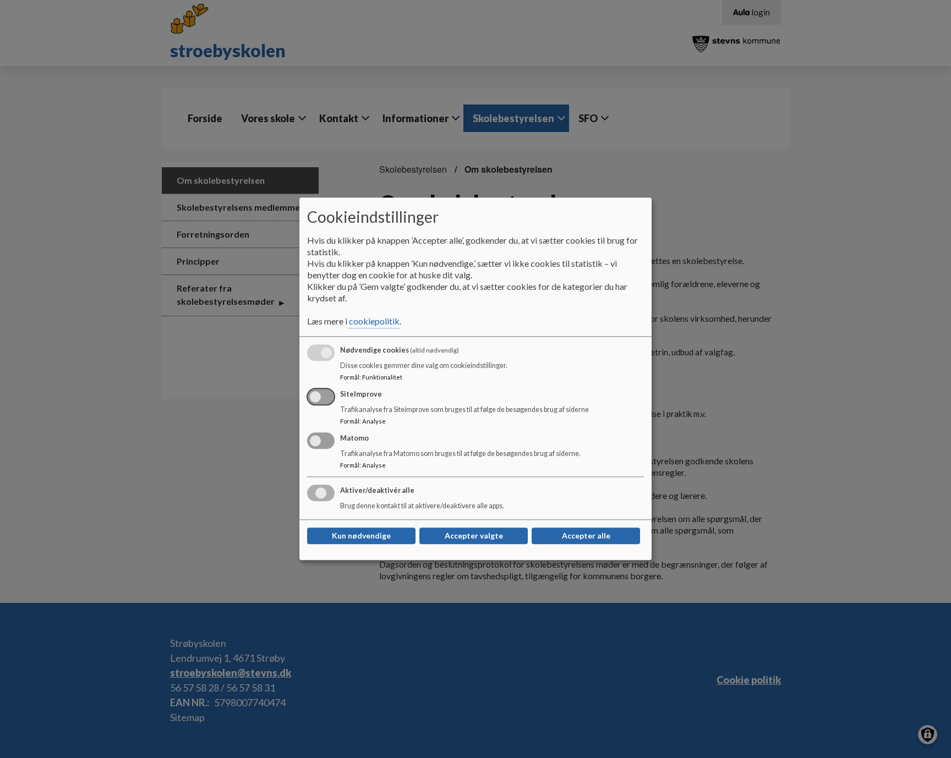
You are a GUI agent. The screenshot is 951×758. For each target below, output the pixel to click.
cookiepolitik (374, 321)
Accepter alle (586, 536)
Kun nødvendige (361, 536)
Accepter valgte (474, 536)
